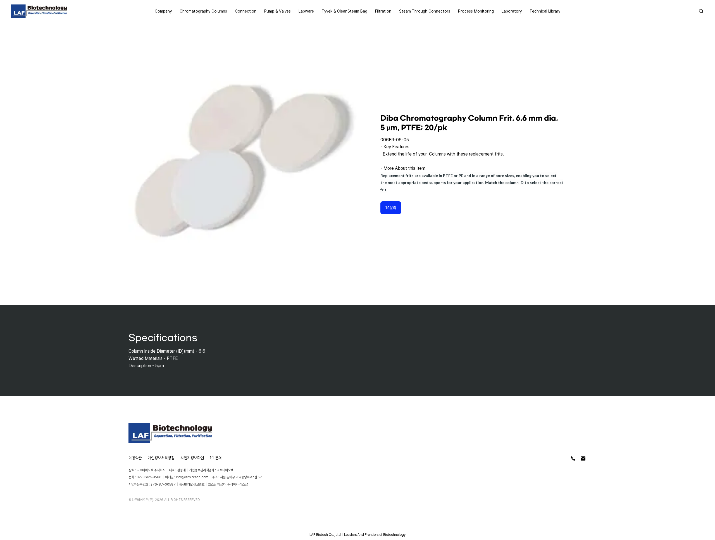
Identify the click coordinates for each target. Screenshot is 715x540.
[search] (701, 11)
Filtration (383, 11)
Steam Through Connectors (424, 11)
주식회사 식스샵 (237, 484)
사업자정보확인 (192, 457)
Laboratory (512, 11)
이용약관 (135, 457)
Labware (306, 11)
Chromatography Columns (203, 11)
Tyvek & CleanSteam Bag (344, 11)
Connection (245, 11)
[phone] (573, 458)
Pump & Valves (277, 11)
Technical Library (545, 11)
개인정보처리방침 (161, 457)
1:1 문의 (216, 457)
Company (163, 11)
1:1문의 (390, 207)
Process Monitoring (476, 11)
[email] (583, 458)
